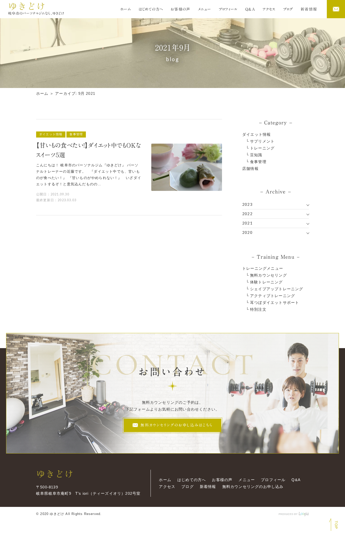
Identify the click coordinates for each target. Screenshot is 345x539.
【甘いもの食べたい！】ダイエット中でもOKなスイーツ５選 (88, 150)
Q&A (250, 9)
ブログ (288, 9)
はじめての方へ (151, 9)
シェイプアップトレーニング (276, 289)
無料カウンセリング (268, 275)
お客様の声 (180, 9)
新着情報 (309, 9)
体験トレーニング (266, 282)
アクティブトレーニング (272, 296)
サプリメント (262, 141)
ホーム (125, 9)
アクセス (269, 9)
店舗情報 (250, 168)
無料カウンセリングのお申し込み (253, 486)
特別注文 (258, 309)
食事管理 (258, 162)
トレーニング (262, 148)
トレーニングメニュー (262, 268)
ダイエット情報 (256, 134)
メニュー (204, 9)
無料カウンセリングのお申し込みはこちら (175, 425)
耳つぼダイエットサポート (274, 302)
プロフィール (228, 9)
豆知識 (256, 155)
